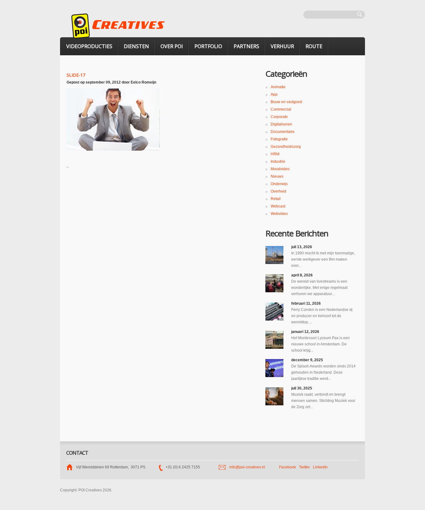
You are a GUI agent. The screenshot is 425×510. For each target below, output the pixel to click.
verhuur (282, 46)
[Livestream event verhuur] (274, 283)
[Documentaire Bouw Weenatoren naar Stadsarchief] (274, 255)
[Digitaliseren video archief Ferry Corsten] (274, 312)
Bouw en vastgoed (286, 102)
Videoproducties (89, 46)
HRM (275, 154)
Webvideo (279, 214)
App (274, 94)
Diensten (136, 46)
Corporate (279, 117)
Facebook (287, 467)
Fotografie (279, 139)
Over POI (172, 46)
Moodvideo (280, 169)
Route (314, 46)
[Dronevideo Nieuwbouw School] (274, 340)
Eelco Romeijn (143, 82)
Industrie (278, 161)
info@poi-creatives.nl (247, 467)
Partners (246, 46)
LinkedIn (320, 467)
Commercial (281, 109)
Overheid (278, 191)
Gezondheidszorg (286, 146)
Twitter (304, 467)
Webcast (278, 206)
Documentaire (283, 132)
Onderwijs (279, 184)
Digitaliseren (281, 124)
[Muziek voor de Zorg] (274, 396)
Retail (276, 199)
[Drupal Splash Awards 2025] (274, 368)
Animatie (278, 87)
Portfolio (208, 46)
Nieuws (277, 176)
